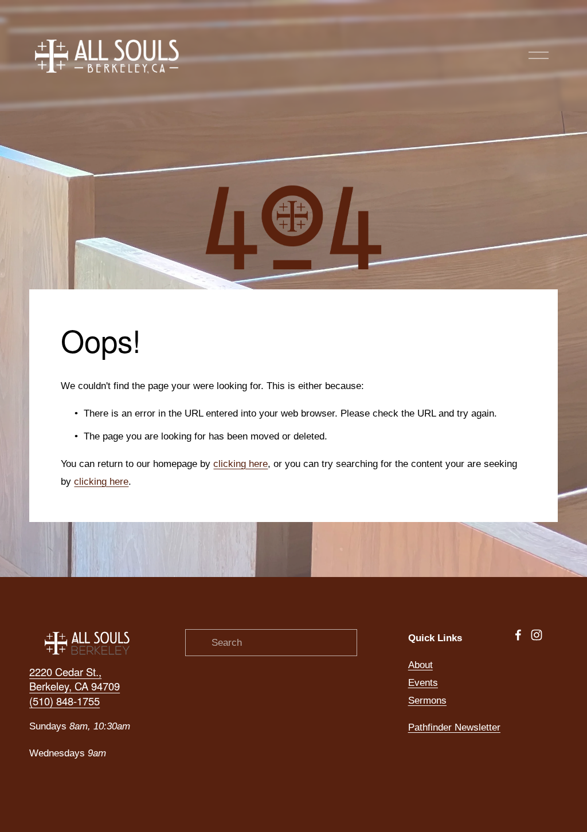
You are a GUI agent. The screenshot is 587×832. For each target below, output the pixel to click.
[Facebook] (518, 635)
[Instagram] (536, 635)
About (420, 664)
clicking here (240, 463)
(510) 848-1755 (64, 701)
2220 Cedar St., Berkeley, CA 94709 (74, 679)
